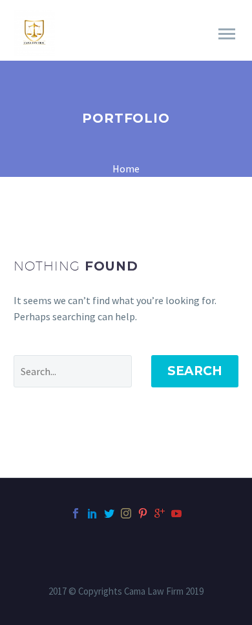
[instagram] (126, 513)
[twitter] (109, 513)
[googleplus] (159, 513)
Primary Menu (226, 34)
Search (194, 371)
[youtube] (176, 513)
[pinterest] (143, 513)
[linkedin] (92, 513)
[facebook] (75, 513)
